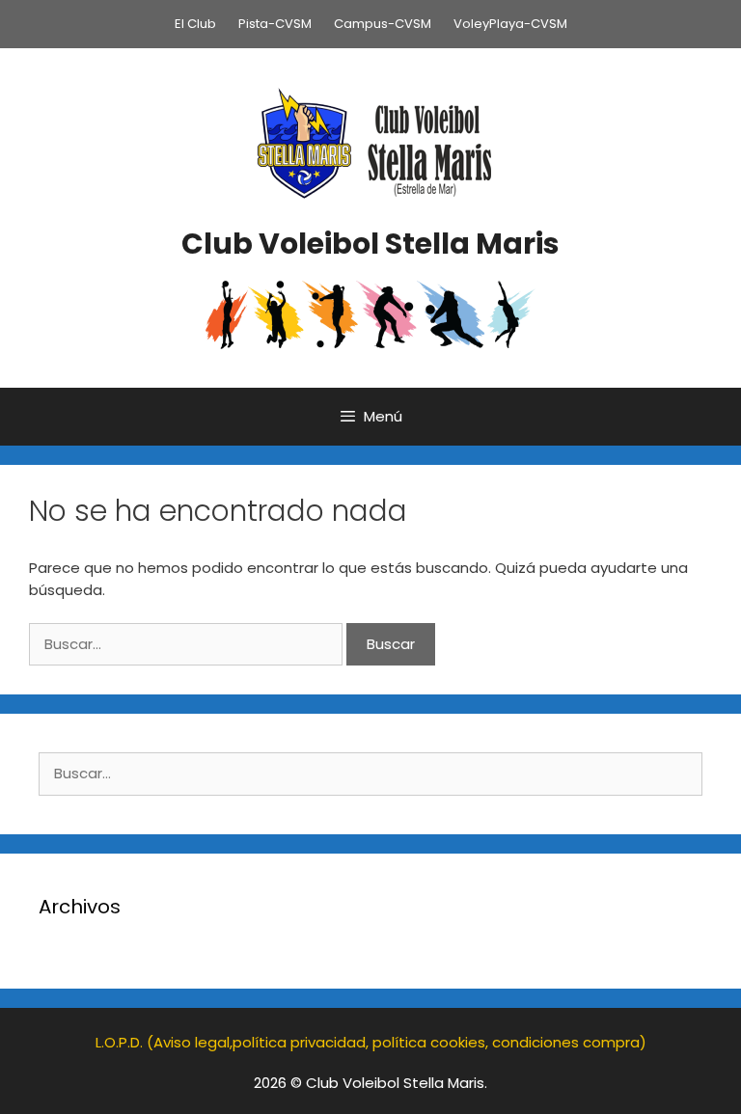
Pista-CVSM (275, 23)
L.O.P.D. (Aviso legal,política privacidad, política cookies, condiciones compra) (371, 1042)
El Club (195, 23)
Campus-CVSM (382, 23)
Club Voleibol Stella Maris (370, 243)
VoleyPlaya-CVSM (510, 23)
